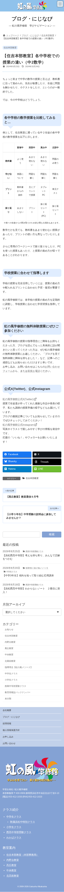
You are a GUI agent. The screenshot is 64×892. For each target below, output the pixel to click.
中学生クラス (11, 572)
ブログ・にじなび (11, 717)
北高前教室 (10, 661)
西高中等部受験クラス (34, 552)
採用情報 (7, 723)
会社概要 (7, 710)
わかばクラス (13, 837)
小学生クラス (11, 680)
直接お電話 (34, 371)
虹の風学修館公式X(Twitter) (18, 399)
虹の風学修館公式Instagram (18, 424)
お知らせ (9, 629)
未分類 (8, 699)
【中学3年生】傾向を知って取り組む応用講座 (28, 575)
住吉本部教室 (10, 47)
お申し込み (8, 737)
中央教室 (9, 655)
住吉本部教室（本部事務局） (22, 854)
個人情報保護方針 (11, 730)
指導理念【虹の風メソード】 (37, 568)
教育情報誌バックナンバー (17, 692)
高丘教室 (9, 648)
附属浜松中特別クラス (22, 821)
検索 (52, 534)
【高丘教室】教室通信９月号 (22, 496)
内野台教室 (10, 642)
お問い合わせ (9, 743)
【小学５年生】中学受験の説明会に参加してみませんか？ (31, 516)
